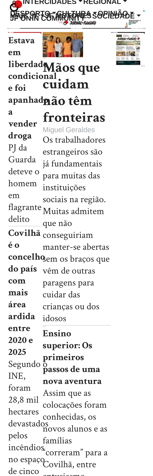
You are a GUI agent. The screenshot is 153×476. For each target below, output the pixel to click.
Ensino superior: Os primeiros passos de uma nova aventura (72, 357)
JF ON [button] (20, 18)
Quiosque (115, 32)
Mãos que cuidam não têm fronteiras (74, 92)
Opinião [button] (113, 13)
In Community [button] (58, 18)
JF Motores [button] (68, 16)
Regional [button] (102, 1)
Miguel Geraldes (69, 130)
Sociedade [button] (113, 16)
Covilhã (44, 326)
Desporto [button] (30, 13)
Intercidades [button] (50, 1)
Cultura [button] (74, 13)
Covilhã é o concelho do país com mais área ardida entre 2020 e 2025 (26, 292)
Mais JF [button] (24, 16)
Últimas (11, 32)
